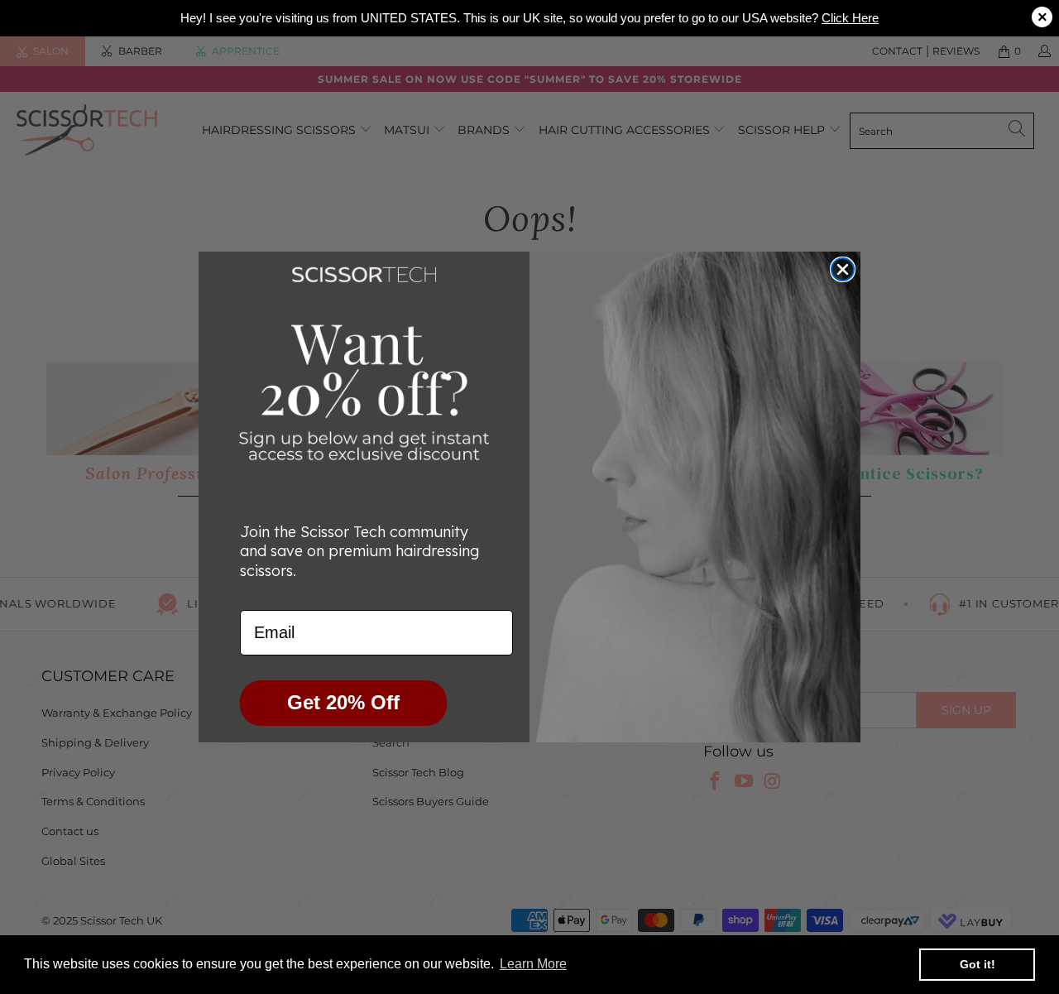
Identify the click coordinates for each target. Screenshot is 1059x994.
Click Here (850, 18)
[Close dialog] (842, 269)
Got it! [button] (977, 964)
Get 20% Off (343, 702)
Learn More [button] (533, 964)
